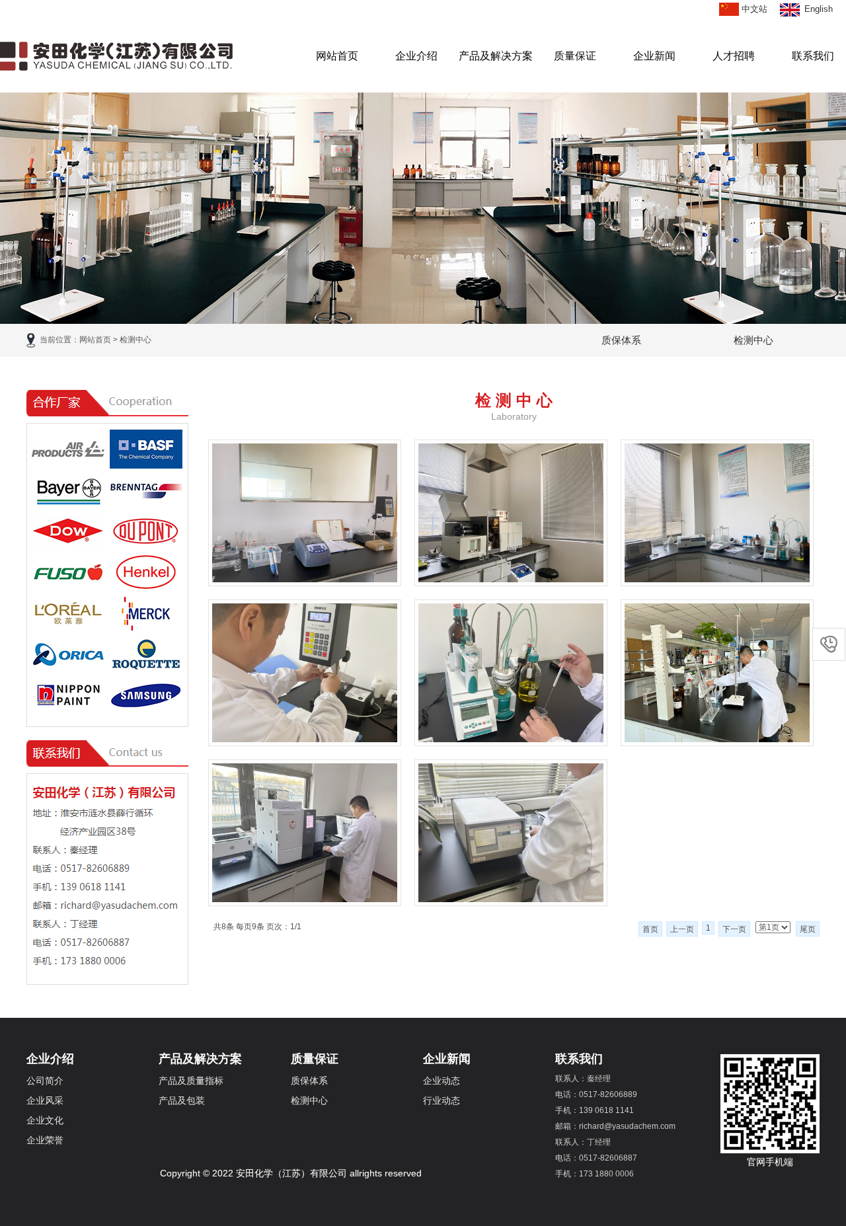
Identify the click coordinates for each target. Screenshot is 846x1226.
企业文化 (44, 1120)
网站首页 (337, 55)
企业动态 (441, 1080)
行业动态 (441, 1100)
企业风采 (44, 1100)
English (818, 9)
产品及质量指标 (191, 1080)
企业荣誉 (44, 1140)
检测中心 (753, 340)
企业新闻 (654, 55)
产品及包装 (182, 1100)
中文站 (754, 9)
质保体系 (621, 340)
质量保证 (575, 55)
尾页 (808, 929)
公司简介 (44, 1080)
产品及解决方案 (496, 55)
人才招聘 (733, 55)
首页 (650, 929)
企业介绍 (416, 55)
